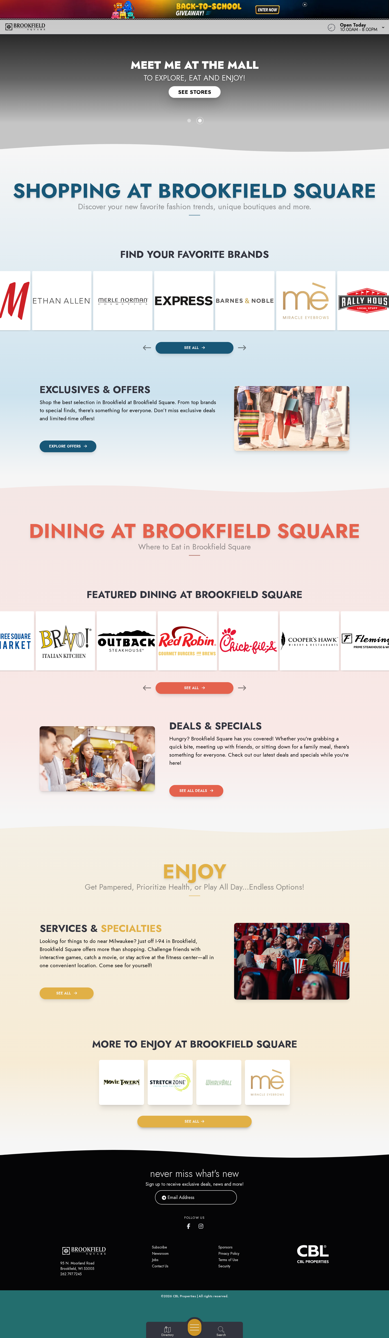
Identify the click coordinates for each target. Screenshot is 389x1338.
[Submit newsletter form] (228, 1197)
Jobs (155, 1259)
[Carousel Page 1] (189, 120)
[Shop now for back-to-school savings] (267, 9)
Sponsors (225, 1247)
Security (224, 1266)
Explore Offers (65, 446)
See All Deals (193, 790)
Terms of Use (228, 1259)
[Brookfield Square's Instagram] (201, 1225)
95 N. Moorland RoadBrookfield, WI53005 (77, 1266)
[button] (360, 27)
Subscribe (159, 1247)
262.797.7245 (71, 1274)
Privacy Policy (228, 1253)
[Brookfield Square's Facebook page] (189, 1225)
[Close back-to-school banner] (305, 4)
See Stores (194, 92)
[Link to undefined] (61, 300)
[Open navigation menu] (194, 1327)
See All (192, 347)
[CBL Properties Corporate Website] (297, 1254)
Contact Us (160, 1266)
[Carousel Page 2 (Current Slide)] (200, 120)
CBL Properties (184, 1296)
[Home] (147, 27)
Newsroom (160, 1253)
